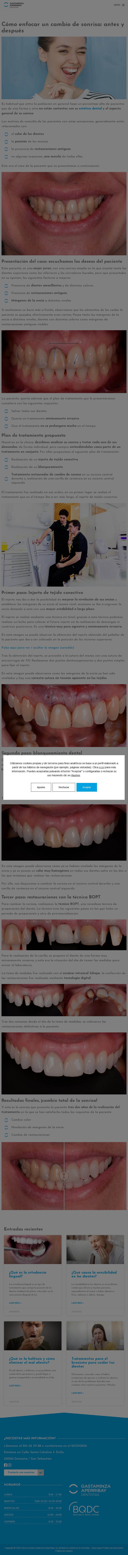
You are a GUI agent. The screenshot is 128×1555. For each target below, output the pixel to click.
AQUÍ (101, 767)
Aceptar (86, 787)
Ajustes (75, 775)
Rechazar (63, 787)
